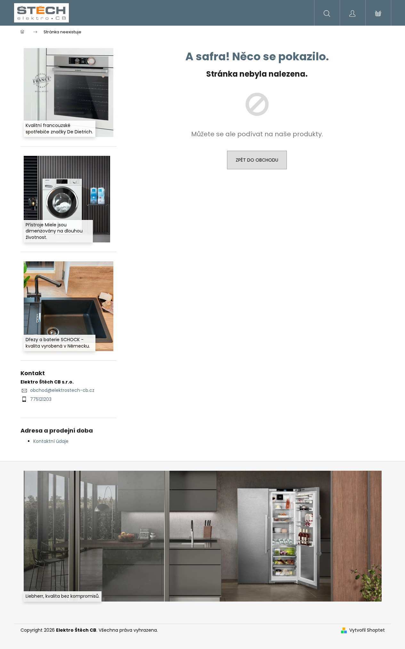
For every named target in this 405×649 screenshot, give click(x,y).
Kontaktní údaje (51, 441)
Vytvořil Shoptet (367, 630)
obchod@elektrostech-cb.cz (62, 390)
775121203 (41, 399)
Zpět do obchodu (257, 160)
